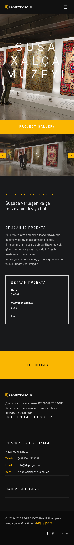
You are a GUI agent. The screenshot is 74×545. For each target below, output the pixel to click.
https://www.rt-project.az (33, 472)
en (67, 533)
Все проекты (35, 365)
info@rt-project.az (29, 465)
